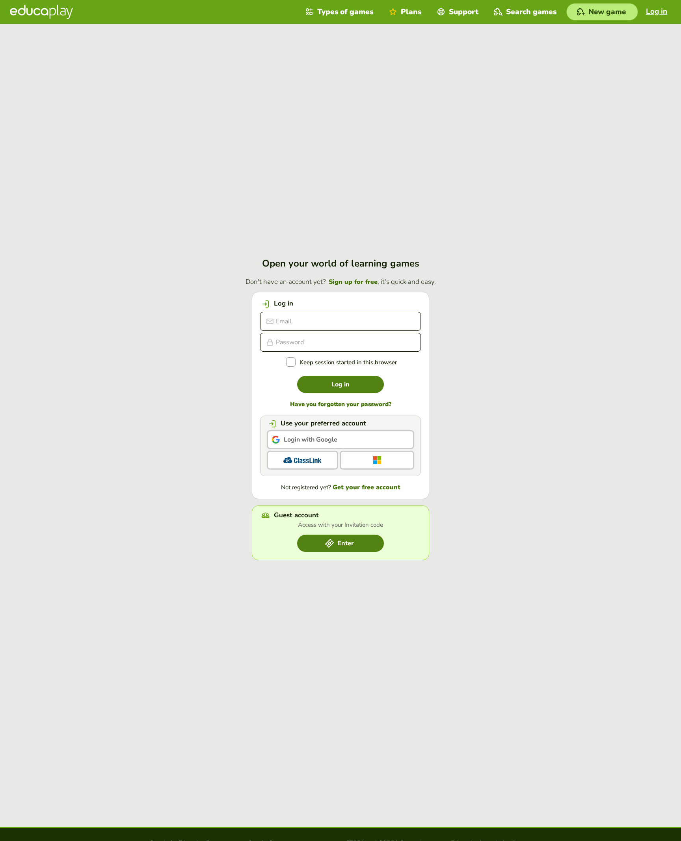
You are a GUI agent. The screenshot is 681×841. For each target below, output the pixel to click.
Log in (340, 384)
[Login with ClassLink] (302, 460)
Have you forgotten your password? (340, 404)
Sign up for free (353, 282)
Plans (411, 12)
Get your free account (366, 487)
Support (463, 12)
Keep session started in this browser (348, 362)
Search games (531, 12)
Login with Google (310, 439)
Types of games (345, 12)
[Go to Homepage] (41, 12)
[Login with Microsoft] (377, 460)
